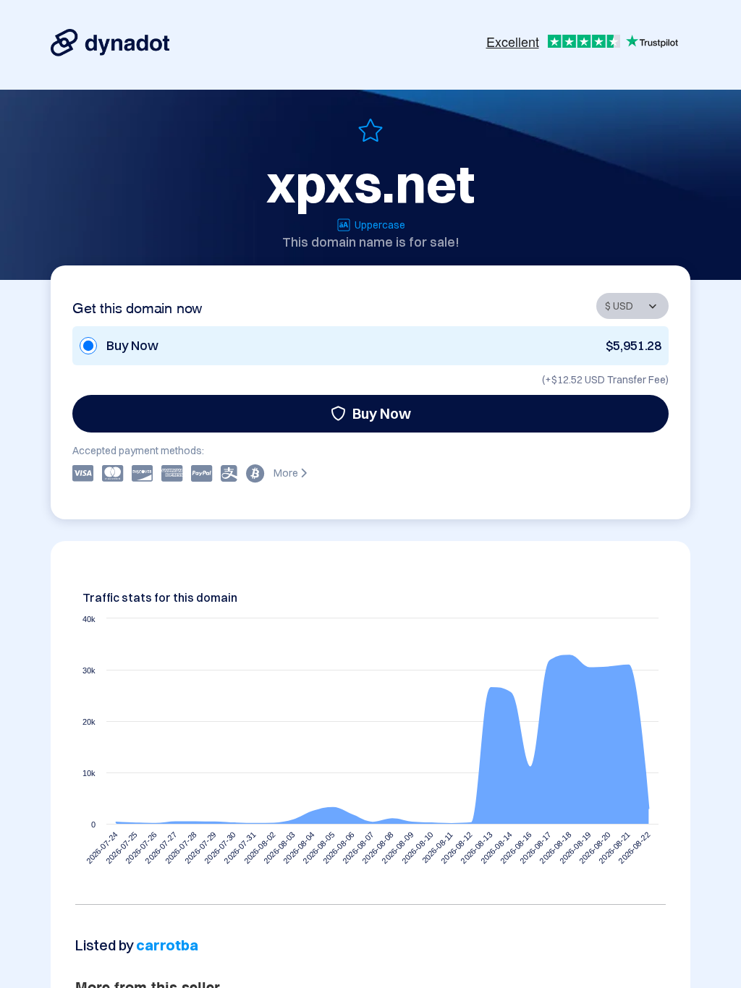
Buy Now (381, 413)
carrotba (167, 945)
